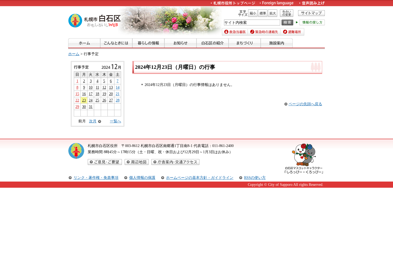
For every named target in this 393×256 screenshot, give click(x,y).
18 (97, 94)
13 (111, 87)
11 (97, 87)
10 (91, 87)
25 (97, 100)
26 (104, 100)
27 (111, 100)
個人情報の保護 (142, 177)
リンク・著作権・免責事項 (96, 177)
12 (104, 87)
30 (84, 106)
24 (91, 100)
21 (118, 94)
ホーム (73, 54)
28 (118, 100)
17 (91, 94)
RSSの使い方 (255, 177)
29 (77, 106)
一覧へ (115, 121)
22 (77, 100)
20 (111, 94)
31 (91, 106)
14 (118, 87)
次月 (93, 121)
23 (84, 100)
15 (77, 94)
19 (104, 94)
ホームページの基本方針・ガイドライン (199, 177)
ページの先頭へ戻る (305, 104)
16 (84, 94)
